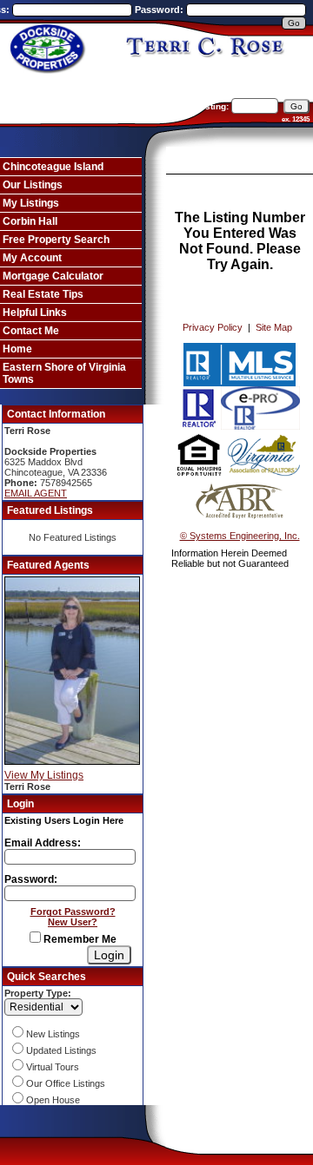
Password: (160, 9)
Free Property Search (56, 240)
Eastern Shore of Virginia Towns (64, 373)
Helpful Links (35, 312)
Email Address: (42, 843)
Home (17, 349)
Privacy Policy (213, 327)
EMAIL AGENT (35, 493)
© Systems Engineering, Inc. (240, 535)
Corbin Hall (30, 221)
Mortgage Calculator (53, 276)
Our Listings (33, 185)
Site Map (274, 327)
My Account (32, 258)
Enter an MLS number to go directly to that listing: (124, 106)
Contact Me (31, 331)
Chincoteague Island (53, 167)
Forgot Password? (73, 911)
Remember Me (79, 939)
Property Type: (37, 993)
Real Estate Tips (43, 294)
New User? (72, 922)
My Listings (31, 203)
